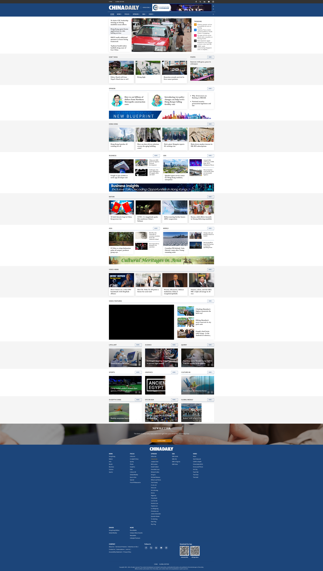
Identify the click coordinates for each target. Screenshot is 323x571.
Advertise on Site (133, 547)
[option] (161, 35)
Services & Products (121, 547)
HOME (112, 14)
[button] (136, 365)
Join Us (128, 549)
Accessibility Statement (115, 552)
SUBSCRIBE (161, 441)
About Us (111, 547)
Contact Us (112, 549)
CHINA (110, 2)
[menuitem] (146, 7)
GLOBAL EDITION (119, 2)
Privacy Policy (127, 552)
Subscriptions (120, 549)
